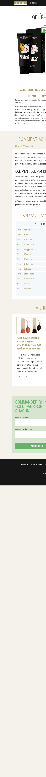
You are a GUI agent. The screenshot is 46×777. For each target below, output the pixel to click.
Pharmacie (24, 464)
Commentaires (36, 464)
